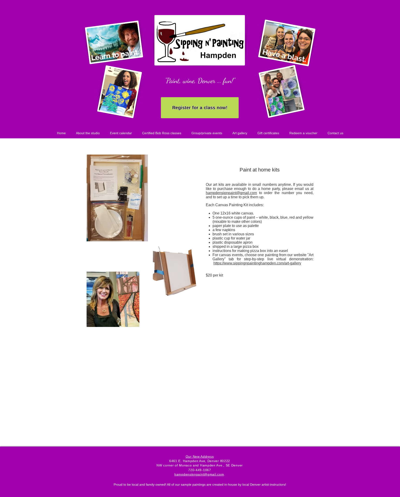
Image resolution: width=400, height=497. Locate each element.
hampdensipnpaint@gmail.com (231, 193)
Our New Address (200, 456)
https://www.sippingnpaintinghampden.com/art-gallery (257, 263)
